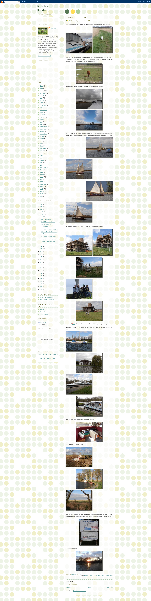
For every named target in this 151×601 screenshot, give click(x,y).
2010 (41, 248)
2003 (41, 265)
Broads (86, 575)
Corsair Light (43, 105)
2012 (41, 209)
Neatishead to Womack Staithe (49, 239)
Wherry (42, 186)
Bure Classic (43, 93)
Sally (41, 165)
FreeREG (42, 311)
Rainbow (42, 160)
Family (90, 575)
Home (89, 587)
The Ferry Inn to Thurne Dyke (49, 229)
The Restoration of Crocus (47, 299)
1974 (41, 284)
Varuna (41, 181)
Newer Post (69, 587)
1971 (41, 286)
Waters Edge (43, 184)
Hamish (95, 575)
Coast (41, 102)
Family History (43, 126)
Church (42, 100)
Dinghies (42, 119)
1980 (41, 281)
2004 (41, 262)
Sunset (107, 575)
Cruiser (42, 112)
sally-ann (53, 28)
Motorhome (43, 148)
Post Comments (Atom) (79, 591)
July (42, 211)
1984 (41, 273)
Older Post (110, 587)
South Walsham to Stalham (48, 221)
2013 (41, 206)
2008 (41, 254)
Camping (42, 95)
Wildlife (41, 189)
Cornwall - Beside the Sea (46, 297)
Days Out (42, 117)
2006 (41, 259)
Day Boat (42, 114)
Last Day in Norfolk (46, 219)
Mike (41, 143)
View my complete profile (44, 55)
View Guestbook (43, 354)
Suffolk (41, 172)
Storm (41, 169)
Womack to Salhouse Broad (48, 236)
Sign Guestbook (53, 354)
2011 (41, 246)
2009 (41, 251)
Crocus (42, 107)
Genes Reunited (44, 314)
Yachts (111, 575)
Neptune (42, 150)
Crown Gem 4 (43, 110)
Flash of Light (43, 129)
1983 (41, 276)
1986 (41, 267)
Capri (41, 98)
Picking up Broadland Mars (48, 241)
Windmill (42, 191)
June (42, 214)
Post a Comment (72, 584)
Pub (41, 157)
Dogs (41, 122)
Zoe (41, 196)
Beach (41, 88)
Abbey (41, 86)
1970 (41, 289)
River (41, 162)
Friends (42, 131)
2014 (41, 204)
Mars (99, 575)
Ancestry (42, 309)
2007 (41, 257)
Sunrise (42, 174)
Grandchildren (43, 133)
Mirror (41, 145)
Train (41, 179)
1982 (41, 278)
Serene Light (43, 167)
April (42, 217)
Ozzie (102, 575)
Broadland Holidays (43, 8)
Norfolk (41, 153)
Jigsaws (42, 138)
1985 (41, 270)
